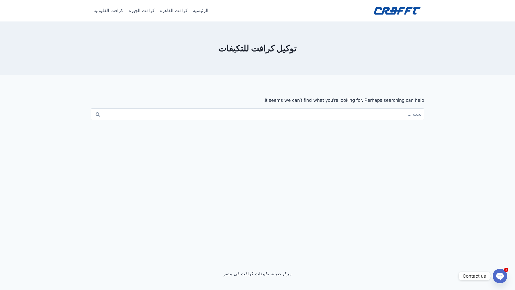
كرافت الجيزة (141, 10)
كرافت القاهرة (173, 10)
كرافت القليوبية (108, 10)
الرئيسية (200, 10)
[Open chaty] (500, 276)
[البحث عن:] (257, 114)
